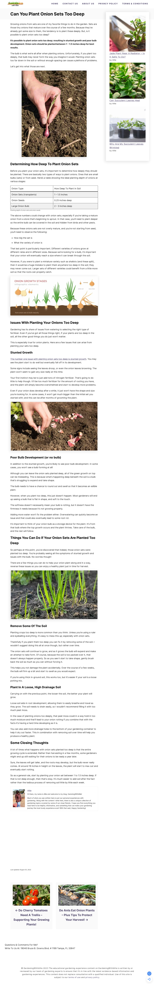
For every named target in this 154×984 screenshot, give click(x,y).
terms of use (74, 977)
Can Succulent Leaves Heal (124, 100)
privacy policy (92, 977)
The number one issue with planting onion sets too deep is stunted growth (48, 359)
